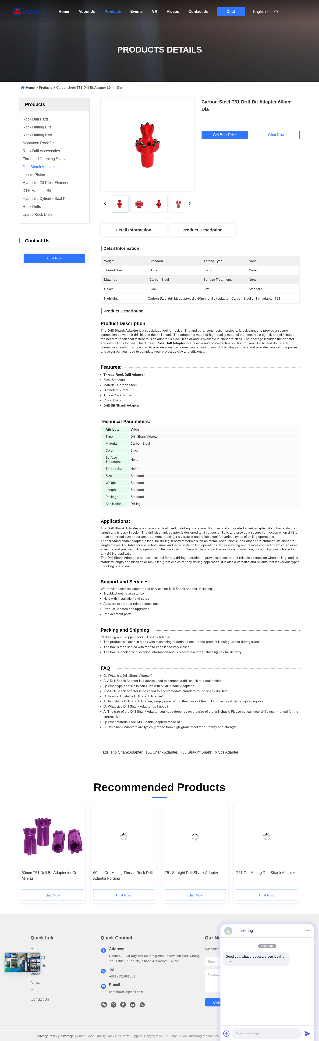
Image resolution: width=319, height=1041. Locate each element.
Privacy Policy (47, 1036)
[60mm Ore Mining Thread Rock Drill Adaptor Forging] (123, 837)
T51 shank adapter (161, 752)
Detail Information (133, 230)
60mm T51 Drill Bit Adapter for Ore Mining (50, 875)
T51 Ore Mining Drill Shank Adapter (265, 873)
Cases (36, 991)
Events (136, 12)
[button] (27, 847)
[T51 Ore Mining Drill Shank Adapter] (266, 837)
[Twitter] (113, 1006)
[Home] (26, 12)
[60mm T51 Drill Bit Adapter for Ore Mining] (52, 837)
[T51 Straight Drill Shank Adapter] (195, 837)
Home (64, 12)
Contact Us (198, 12)
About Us (86, 12)
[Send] (307, 1033)
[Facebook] (123, 1006)
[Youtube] (132, 1006)
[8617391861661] (142, 1006)
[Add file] (226, 1033)
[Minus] (307, 931)
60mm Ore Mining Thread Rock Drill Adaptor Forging (123, 875)
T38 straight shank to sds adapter (209, 752)
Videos (173, 12)
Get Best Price (225, 135)
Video (35, 974)
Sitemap (67, 1036)
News (35, 982)
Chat (231, 12)
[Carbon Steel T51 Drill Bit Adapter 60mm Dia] (147, 144)
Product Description (202, 230)
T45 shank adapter (126, 752)
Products (113, 12)
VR (154, 12)
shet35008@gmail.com (126, 992)
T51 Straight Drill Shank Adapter (191, 873)
